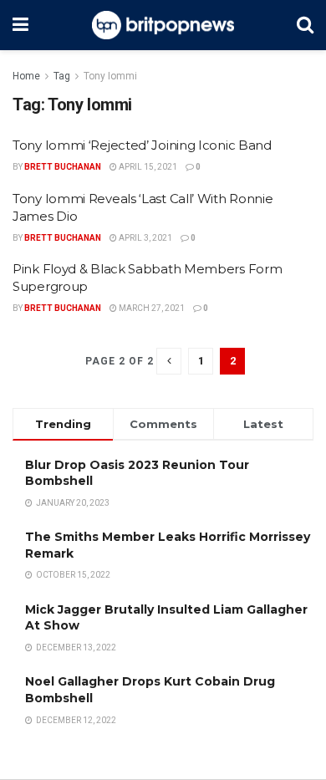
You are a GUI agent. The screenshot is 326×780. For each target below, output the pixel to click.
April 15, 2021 (147, 166)
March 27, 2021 (151, 308)
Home (26, 76)
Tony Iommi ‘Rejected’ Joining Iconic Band (142, 145)
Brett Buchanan (62, 166)
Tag (61, 76)
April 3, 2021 (144, 237)
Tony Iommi (110, 76)
